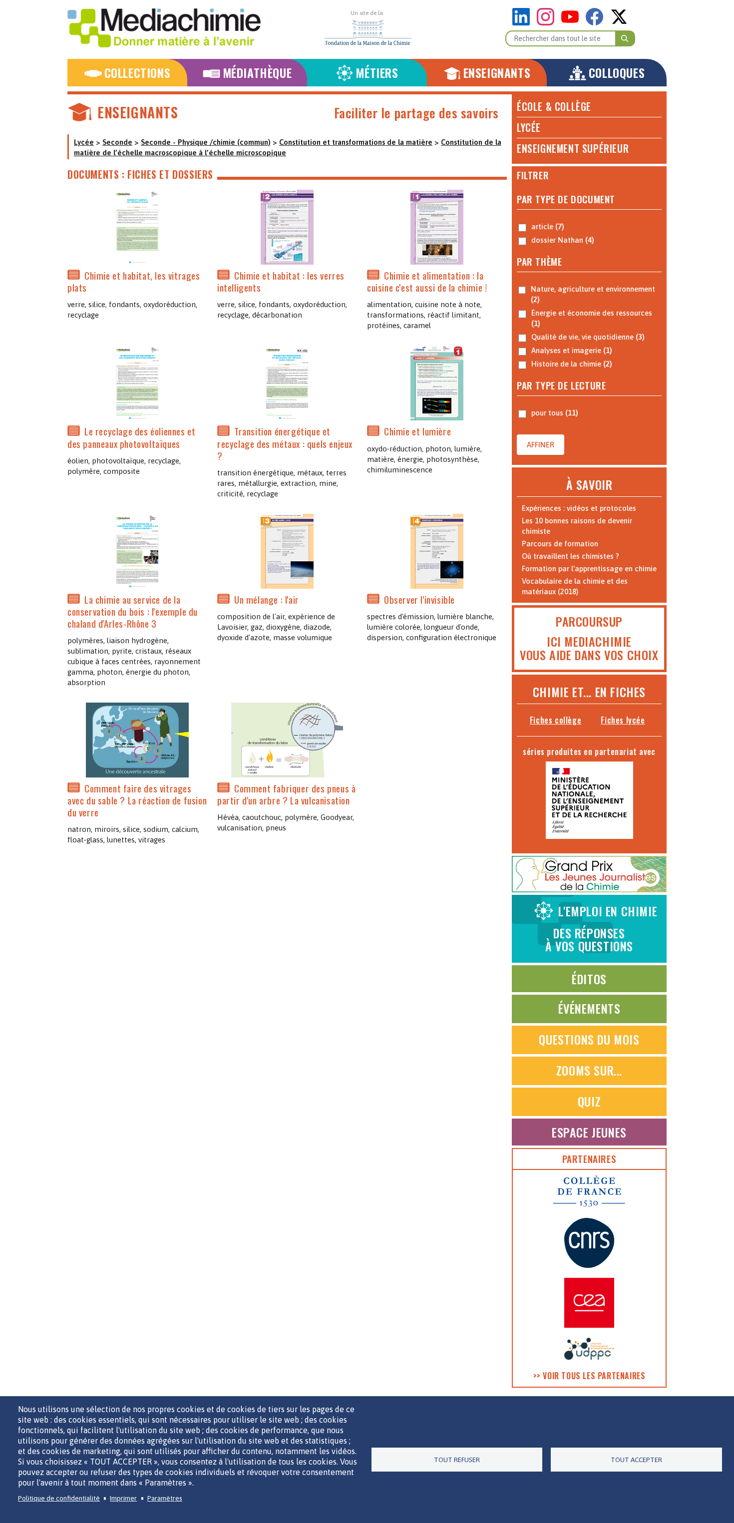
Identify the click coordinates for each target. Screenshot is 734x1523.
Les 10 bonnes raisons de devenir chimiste (577, 525)
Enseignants (497, 72)
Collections (137, 72)
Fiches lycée (623, 720)
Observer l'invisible (419, 599)
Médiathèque (257, 72)
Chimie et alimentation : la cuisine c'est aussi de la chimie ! (427, 281)
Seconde (117, 142)
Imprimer (123, 1498)
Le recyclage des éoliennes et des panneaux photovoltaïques (131, 437)
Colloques (617, 72)
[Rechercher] (625, 38)
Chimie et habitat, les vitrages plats (133, 281)
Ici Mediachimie (589, 641)
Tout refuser (457, 1460)
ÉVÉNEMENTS (589, 1008)
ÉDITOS (589, 979)
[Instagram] (548, 22)
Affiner (540, 444)
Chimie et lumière (417, 431)
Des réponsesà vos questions (601, 928)
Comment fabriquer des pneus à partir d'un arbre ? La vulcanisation (286, 794)
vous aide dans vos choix (589, 655)
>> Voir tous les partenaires (589, 1376)
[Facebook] (597, 22)
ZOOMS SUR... (589, 1070)
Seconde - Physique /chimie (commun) (206, 142)
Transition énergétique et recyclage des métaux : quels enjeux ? (285, 443)
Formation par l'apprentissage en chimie (589, 568)
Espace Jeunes (589, 1132)
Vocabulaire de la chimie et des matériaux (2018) (575, 586)
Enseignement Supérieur (573, 148)
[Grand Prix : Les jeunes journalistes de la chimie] (589, 889)
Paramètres (164, 1498)
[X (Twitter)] (619, 22)
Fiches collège (555, 720)
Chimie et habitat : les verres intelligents (281, 281)
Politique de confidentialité (59, 1498)
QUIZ (589, 1101)
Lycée (84, 142)
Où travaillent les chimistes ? (570, 556)
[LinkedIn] (523, 22)
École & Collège (554, 106)
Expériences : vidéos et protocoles (579, 508)
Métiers (377, 72)
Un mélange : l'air (266, 599)
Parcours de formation (560, 543)
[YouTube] (572, 22)
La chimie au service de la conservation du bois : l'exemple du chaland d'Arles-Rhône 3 (132, 611)
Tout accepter (636, 1460)
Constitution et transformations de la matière (355, 142)
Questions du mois (589, 1039)
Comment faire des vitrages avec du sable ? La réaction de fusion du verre (137, 800)
